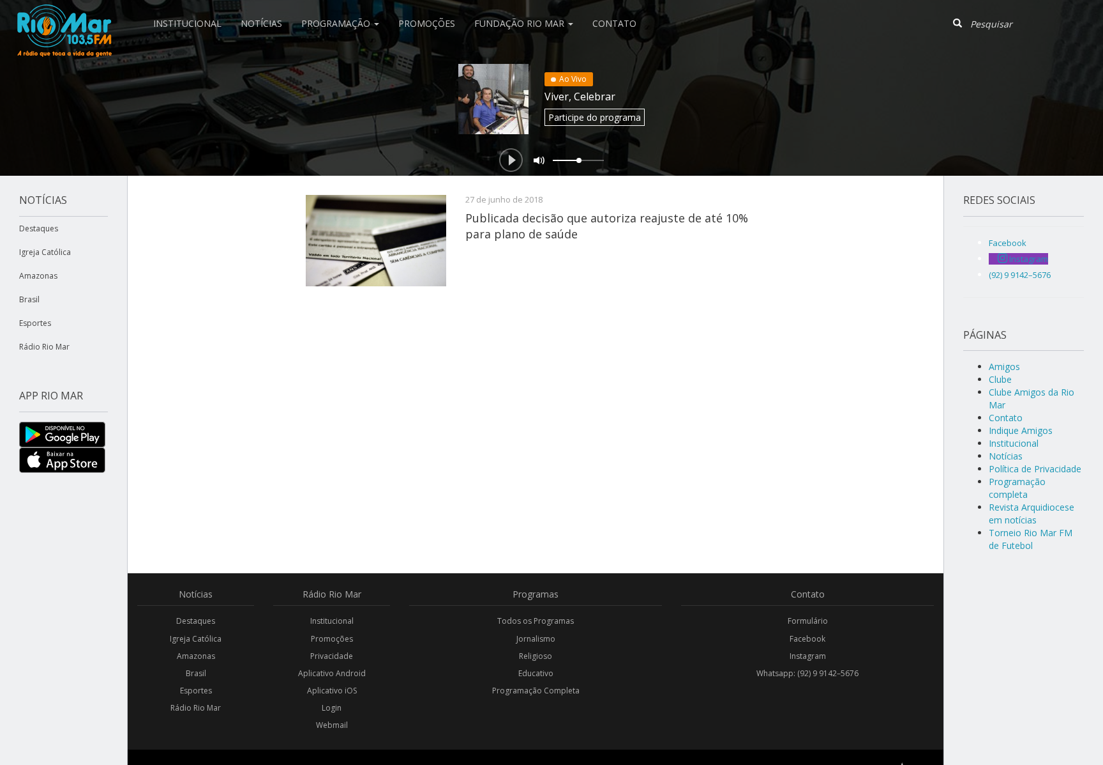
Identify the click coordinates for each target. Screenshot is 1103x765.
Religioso (535, 656)
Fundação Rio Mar (520, 23)
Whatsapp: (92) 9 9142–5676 (807, 673)
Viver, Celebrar (579, 96)
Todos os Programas (535, 620)
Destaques (38, 228)
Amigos (1004, 366)
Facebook (807, 638)
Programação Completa (536, 690)
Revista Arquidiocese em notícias (1031, 513)
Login (331, 707)
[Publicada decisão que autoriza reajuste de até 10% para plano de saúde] (376, 240)
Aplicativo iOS (332, 690)
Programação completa (1017, 487)
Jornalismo (535, 638)
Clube (1000, 379)
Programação (337, 23)
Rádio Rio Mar (44, 346)
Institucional (187, 23)
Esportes (35, 323)
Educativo (535, 673)
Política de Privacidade (1035, 469)
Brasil (29, 299)
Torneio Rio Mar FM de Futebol (1030, 539)
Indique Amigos (1021, 430)
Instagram (808, 656)
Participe (594, 117)
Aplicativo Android (332, 673)
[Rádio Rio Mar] (64, 16)
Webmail (332, 725)
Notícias (261, 23)
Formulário (808, 620)
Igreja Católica (45, 252)
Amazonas (38, 275)
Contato (614, 23)
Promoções (426, 23)
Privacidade (331, 656)
